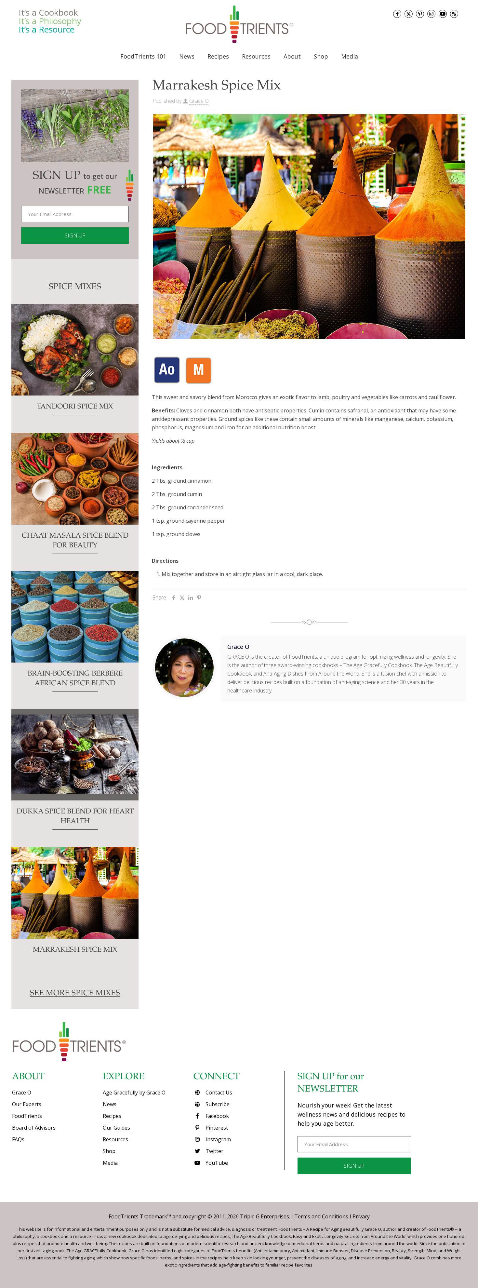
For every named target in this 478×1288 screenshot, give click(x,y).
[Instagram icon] (431, 14)
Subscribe (217, 1104)
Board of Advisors (34, 1127)
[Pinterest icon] (420, 14)
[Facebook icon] (397, 14)
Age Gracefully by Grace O (134, 1092)
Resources (115, 1139)
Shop (109, 1151)
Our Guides (116, 1127)
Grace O (199, 100)
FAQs (18, 1139)
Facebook (216, 1116)
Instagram (217, 1139)
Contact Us (218, 1092)
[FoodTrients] (239, 24)
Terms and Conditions (321, 1216)
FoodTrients (27, 1116)
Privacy (361, 1216)
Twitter (213, 1151)
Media (110, 1162)
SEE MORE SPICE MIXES (75, 994)
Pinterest (216, 1127)
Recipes (112, 1116)
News (109, 1104)
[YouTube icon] (443, 14)
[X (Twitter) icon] (409, 14)
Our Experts (26, 1104)
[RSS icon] (454, 14)
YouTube (216, 1162)
